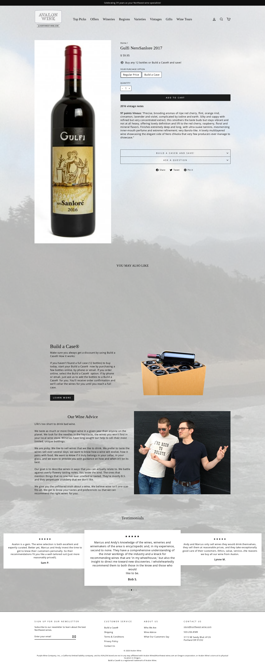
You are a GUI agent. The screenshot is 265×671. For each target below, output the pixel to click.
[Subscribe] (74, 636)
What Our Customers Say (156, 636)
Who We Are (150, 627)
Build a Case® (111, 627)
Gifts (169, 19)
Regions (124, 19)
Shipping (108, 632)
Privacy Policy (111, 641)
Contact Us (109, 646)
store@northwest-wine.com (197, 627)
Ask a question (175, 160)
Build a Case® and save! (175, 153)
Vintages (156, 19)
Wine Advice (150, 632)
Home (123, 43)
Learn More (62, 397)
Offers (94, 19)
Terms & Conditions (114, 636)
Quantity (125, 83)
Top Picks (79, 19)
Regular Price (131, 74)
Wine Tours (184, 19)
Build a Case (151, 74)
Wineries (109, 19)
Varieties (140, 19)
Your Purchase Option (132, 69)
